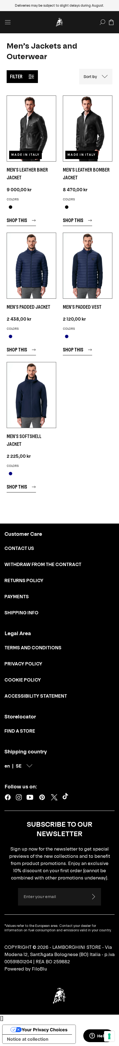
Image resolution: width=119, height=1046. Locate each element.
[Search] (102, 22)
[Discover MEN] (31, 128)
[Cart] (111, 22)
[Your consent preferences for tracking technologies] (109, 1036)
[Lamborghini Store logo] (59, 22)
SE (19, 765)
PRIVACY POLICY (23, 663)
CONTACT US (19, 548)
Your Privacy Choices (45, 1029)
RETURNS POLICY (23, 580)
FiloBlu (39, 968)
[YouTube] (30, 797)
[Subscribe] (93, 896)
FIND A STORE (19, 730)
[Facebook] (7, 797)
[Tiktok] (66, 797)
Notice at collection (27, 1039)
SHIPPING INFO (21, 612)
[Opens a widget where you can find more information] (98, 1036)
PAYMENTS (16, 596)
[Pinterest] (42, 797)
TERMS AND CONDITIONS (32, 647)
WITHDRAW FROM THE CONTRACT (42, 564)
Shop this (17, 220)
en (7, 765)
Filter (16, 76)
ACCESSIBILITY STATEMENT (35, 695)
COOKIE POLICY (22, 679)
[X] (54, 797)
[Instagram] (18, 797)
